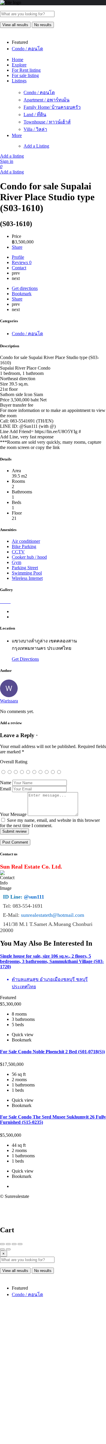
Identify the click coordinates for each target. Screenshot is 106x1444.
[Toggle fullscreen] (14, 1244)
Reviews (22, 262)
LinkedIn (61, 1352)
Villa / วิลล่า (35, 129)
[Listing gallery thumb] (0, 601)
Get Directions (25, 659)
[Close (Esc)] (2, 1244)
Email (5, 788)
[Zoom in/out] (20, 1244)
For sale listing (25, 75)
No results (43, 25)
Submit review (14, 831)
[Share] (8, 1244)
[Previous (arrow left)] (2, 1249)
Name (5, 782)
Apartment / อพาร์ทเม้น (46, 99)
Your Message (13, 814)
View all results (15, 25)
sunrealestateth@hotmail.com (52, 915)
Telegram (34, 1352)
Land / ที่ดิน (35, 114)
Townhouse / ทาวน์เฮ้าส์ (47, 121)
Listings (19, 80)
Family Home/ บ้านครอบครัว (52, 107)
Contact (19, 267)
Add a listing (12, 155)
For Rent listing (26, 70)
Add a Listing (36, 145)
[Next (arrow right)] (8, 1249)
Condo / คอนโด (39, 92)
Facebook (34, 1331)
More (17, 135)
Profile (18, 257)
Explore (19, 64)
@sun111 (34, 897)
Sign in (6, 161)
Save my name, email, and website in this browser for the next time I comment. (50, 823)
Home (17, 59)
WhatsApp (88, 1331)
